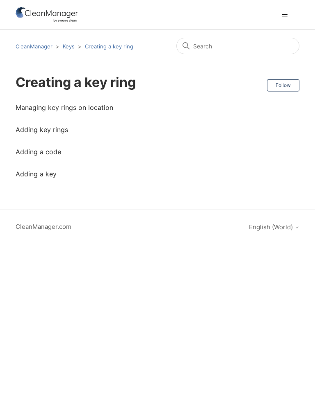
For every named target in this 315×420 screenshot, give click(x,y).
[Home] (47, 14)
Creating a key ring (109, 46)
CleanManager (34, 46)
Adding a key (36, 174)
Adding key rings (42, 130)
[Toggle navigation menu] (284, 14)
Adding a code (38, 152)
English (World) (271, 227)
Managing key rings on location (64, 107)
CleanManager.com (43, 227)
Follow (283, 85)
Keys (69, 46)
